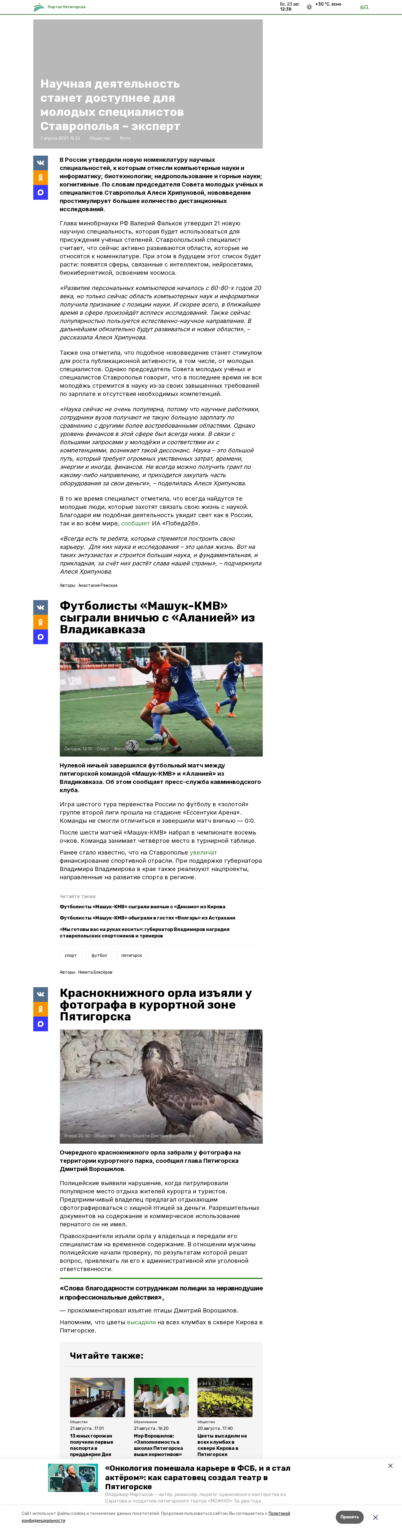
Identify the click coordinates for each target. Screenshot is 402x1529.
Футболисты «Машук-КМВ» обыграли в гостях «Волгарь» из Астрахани (147, 918)
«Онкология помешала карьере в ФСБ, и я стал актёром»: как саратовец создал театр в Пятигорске (197, 1477)
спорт (71, 955)
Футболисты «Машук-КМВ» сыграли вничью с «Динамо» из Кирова (142, 907)
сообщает (135, 523)
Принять (349, 1517)
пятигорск (132, 955)
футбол (99, 955)
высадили (141, 1322)
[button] (73, 1478)
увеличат (203, 852)
